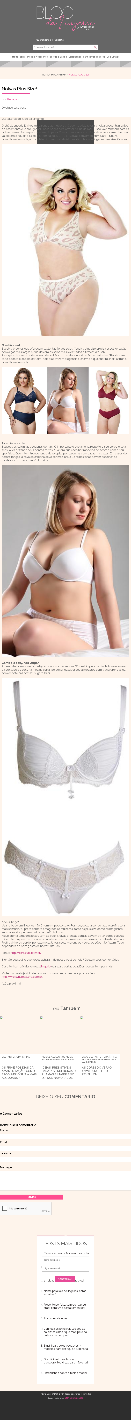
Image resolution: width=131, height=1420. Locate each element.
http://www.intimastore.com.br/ (23, 976)
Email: (4, 1142)
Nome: (4, 1130)
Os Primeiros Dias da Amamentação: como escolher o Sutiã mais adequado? (19, 1072)
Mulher (86, 1059)
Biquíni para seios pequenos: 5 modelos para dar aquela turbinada (66, 1347)
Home (45, 74)
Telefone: (6, 1153)
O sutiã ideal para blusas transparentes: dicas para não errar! (66, 1361)
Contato (59, 40)
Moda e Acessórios (37, 57)
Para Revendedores (94, 57)
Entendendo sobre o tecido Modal (65, 1373)
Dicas (85, 1057)
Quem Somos (43, 40)
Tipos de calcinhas (55, 1318)
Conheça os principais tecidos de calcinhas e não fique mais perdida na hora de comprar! (65, 1332)
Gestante (8, 1057)
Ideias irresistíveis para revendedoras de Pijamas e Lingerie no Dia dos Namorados (59, 1072)
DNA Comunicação (74, 1398)
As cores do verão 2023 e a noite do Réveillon (97, 1071)
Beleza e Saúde (58, 57)
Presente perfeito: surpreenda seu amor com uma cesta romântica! (65, 1306)
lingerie (46, 966)
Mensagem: (7, 1167)
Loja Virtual (113, 57)
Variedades (75, 57)
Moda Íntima (19, 57)
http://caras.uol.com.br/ (26, 952)
